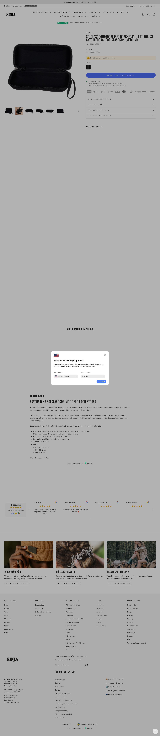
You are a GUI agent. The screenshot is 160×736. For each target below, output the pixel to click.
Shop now (101, 381)
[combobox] (62, 376)
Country (58, 372)
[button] (105, 355)
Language (86, 372)
